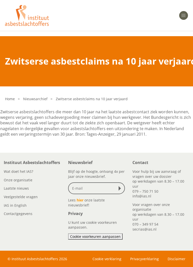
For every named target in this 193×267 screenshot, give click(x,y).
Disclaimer (176, 258)
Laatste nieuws (16, 188)
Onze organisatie (18, 180)
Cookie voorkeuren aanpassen (95, 236)
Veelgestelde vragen (21, 196)
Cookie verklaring (106, 258)
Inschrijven (121, 188)
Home (10, 98)
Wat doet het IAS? (18, 171)
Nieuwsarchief (35, 98)
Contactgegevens (18, 213)
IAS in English (15, 205)
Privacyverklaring (144, 258)
